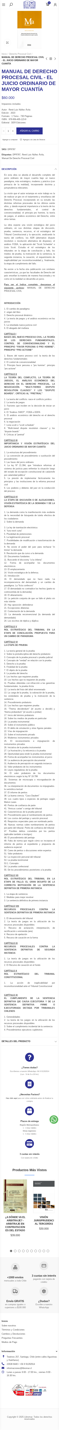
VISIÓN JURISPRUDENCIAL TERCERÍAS (44, 1220)
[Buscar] (11, 4)
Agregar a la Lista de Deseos (34, 139)
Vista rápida (20, 1198)
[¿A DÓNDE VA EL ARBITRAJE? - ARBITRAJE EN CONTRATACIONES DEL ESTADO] (15, 1196)
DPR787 (16, 154)
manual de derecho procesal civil (18, 158)
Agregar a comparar (10, 139)
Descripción (9, 169)
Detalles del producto (16, 1041)
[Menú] (5, 4)
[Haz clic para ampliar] (7, 42)
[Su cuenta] (53, 4)
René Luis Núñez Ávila (33, 154)
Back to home (50, 58)
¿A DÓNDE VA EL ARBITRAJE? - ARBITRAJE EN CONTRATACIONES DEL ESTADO (15, 1224)
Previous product (46, 58)
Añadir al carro (29, 131)
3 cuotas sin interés (29, 1154)
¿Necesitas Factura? (29, 1094)
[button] (11, 1251)
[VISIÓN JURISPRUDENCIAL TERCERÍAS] (43, 1196)
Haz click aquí (11, 1098)
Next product (54, 58)
